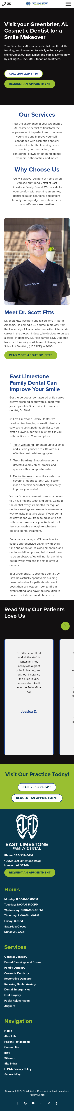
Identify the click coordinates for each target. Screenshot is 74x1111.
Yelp (56, 1103)
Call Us (4, 4)
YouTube (33, 1103)
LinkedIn (41, 1103)
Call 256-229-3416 (23, 74)
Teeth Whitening (23, 445)
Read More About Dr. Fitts (31, 355)
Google (25, 1103)
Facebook (17, 1103)
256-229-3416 (26, 59)
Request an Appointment (30, 84)
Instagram (48, 1103)
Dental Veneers (23, 476)
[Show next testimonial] (65, 626)
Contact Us (9, 4)
